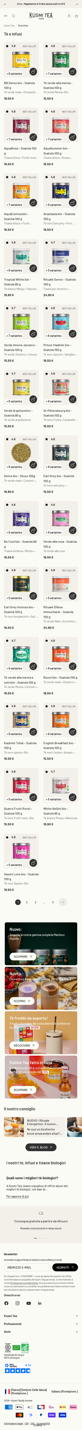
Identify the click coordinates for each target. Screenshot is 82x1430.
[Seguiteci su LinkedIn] (39, 1303)
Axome (28, 1400)
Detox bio (19, 476)
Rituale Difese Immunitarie (58, 612)
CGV (27, 1423)
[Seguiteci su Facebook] (6, 1303)
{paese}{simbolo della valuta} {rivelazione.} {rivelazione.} (41, 1391)
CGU (32, 1423)
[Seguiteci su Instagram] (17, 1303)
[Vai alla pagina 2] (63, 902)
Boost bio (60, 677)
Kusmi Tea (9, 25)
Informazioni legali (13, 1423)
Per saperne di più (17, 1196)
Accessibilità (43, 1423)
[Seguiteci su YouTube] (28, 1303)
